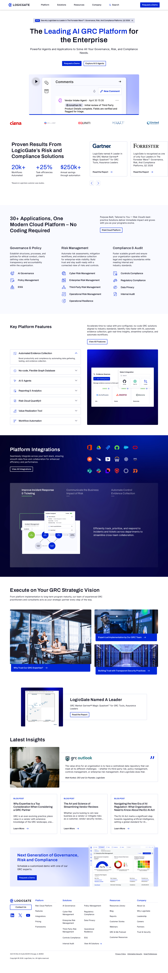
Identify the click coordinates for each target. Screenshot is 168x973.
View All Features (97, 341)
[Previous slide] (92, 183)
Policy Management (28, 280)
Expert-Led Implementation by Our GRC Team (120, 637)
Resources (79, 5)
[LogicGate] (19, 4)
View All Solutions (91, 943)
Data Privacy (127, 287)
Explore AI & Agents (94, 63)
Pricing (38, 921)
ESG (20, 287)
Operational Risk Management (85, 294)
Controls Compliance (132, 273)
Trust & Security (144, 932)
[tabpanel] (84, 527)
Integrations (40, 916)
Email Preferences (150, 954)
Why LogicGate (143, 911)
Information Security (134, 954)
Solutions (61, 5)
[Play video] (36, 81)
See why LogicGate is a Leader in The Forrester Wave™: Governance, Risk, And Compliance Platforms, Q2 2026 (85, 20)
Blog (112, 911)
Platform (45, 5)
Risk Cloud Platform (111, 230)
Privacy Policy (120, 954)
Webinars (114, 927)
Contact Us (20, 907)
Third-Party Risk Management (84, 287)
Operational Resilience (81, 301)
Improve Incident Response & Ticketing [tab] (38, 491)
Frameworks (40, 927)
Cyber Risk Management (82, 273)
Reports (113, 916)
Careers (140, 921)
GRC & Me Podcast (118, 932)
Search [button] (115, 5)
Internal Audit (128, 294)
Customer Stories (117, 921)
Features (39, 911)
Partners (140, 927)
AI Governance (26, 273)
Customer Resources (118, 937)
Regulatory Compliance (133, 280)
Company (96, 5)
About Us (141, 906)
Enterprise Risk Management (84, 280)
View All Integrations (21, 469)
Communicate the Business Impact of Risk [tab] (82, 491)
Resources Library (117, 906)
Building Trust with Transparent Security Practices (121, 671)
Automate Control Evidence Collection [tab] (123, 491)
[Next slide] (98, 183)
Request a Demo (150, 5)
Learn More (18, 828)
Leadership (142, 916)
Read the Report (100, 172)
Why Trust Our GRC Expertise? (28, 668)
